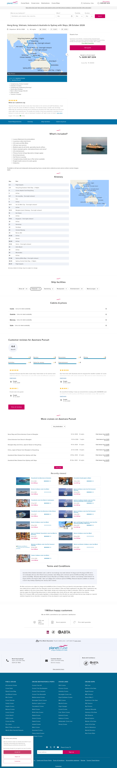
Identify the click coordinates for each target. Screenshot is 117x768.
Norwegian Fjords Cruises (39, 700)
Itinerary (30, 122)
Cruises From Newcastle (39, 694)
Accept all (17, 752)
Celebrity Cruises (63, 691)
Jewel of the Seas (90, 724)
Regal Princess (89, 691)
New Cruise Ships (90, 733)
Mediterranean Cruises (38, 697)
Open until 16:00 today (57, 660)
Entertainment (76, 289)
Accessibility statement (72, 760)
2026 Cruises (9, 718)
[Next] (67, 54)
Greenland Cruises (37, 730)
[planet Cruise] (12, 3)
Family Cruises (10, 703)
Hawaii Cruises (36, 721)
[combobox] (33, 16)
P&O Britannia (89, 715)
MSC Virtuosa (89, 694)
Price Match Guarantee (88, 43)
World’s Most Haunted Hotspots (14, 730)
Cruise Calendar (10, 700)
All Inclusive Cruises (11, 685)
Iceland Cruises (36, 724)
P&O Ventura (88, 703)
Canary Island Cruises (38, 733)
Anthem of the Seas (90, 688)
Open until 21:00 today (18, 660)
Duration (87, 13)
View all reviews (16, 407)
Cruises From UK (37, 685)
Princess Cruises (63, 688)
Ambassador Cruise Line (65, 721)
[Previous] (7, 54)
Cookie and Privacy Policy (44, 760)
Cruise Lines (35, 3)
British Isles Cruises (37, 712)
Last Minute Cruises (11, 694)
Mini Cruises (9, 697)
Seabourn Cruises (64, 718)
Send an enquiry (55, 662)
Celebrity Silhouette (90, 709)
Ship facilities (45, 122)
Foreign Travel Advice (93, 760)
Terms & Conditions (58, 760)
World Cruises (36, 709)
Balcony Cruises (10, 709)
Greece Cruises (36, 718)
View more (58, 467)
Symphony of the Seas (91, 700)
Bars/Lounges (92, 289)
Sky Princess (88, 706)
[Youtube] (58, 747)
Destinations (45, 3)
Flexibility (77, 13)
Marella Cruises (63, 703)
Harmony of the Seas (91, 712)
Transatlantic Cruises (38, 706)
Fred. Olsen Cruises (64, 712)
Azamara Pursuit (16, 80)
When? (58, 13)
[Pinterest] (55, 747)
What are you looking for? (18, 13)
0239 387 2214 (105, 3)
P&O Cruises (62, 685)
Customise (58, 766)
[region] (17, 751)
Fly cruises (9, 724)
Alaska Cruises (36, 715)
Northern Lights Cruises (39, 703)
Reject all (17, 756)
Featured (36, 289)
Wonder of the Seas (90, 721)
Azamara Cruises (20, 78)
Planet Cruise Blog (11, 691)
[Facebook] (47, 747)
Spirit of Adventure (90, 727)
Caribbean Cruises (37, 736)
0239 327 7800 (16, 662)
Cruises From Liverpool (38, 691)
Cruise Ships (56, 3)
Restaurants (62, 289)
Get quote (87, 48)
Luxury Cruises (10, 712)
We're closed (106, 1)
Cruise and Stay (10, 721)
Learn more (77, 641)
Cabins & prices (61, 122)
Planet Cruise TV (66, 747)
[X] (51, 747)
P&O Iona (87, 685)
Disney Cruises (63, 724)
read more (13, 378)
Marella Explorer (89, 718)
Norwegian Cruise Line (65, 694)
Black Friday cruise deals (13, 727)
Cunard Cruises (63, 709)
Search (100, 16)
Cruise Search (9, 715)
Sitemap (83, 760)
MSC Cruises (62, 700)
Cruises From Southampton (39, 688)
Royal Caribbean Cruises (65, 697)
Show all (23, 289)
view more (59, 113)
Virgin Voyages (63, 706)
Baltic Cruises (36, 727)
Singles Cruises (10, 706)
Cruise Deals (25, 3)
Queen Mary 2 (89, 697)
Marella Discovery (90, 730)
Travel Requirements (14, 122)
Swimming (48, 289)
